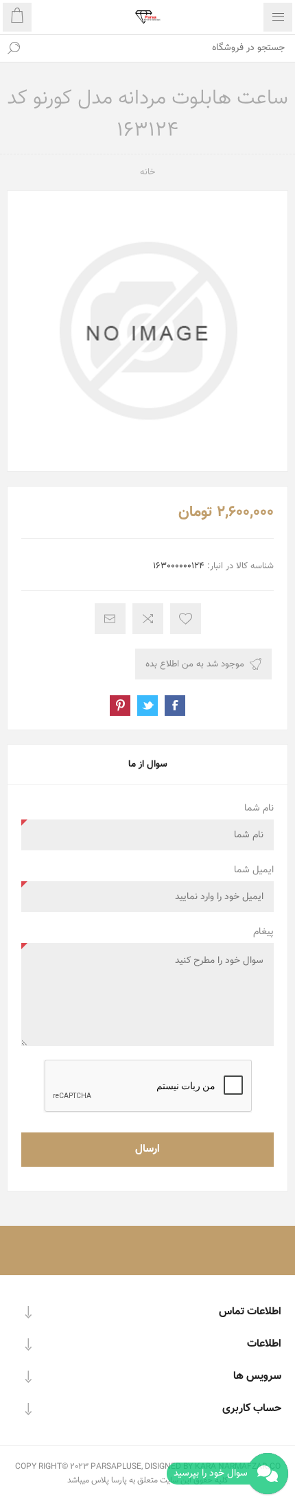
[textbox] (161, 48)
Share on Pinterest (120, 705)
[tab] (147, 764)
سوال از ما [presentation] (147, 764)
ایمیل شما (254, 870)
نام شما (259, 808)
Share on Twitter (147, 705)
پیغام (263, 932)
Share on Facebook (175, 705)
